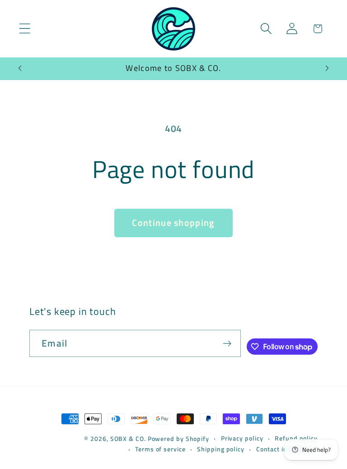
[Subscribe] (227, 343)
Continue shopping (173, 223)
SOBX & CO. (129, 439)
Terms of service (160, 449)
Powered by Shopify (178, 439)
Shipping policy (220, 449)
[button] (25, 29)
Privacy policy (242, 438)
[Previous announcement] (20, 68)
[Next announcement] (327, 68)
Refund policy (296, 438)
